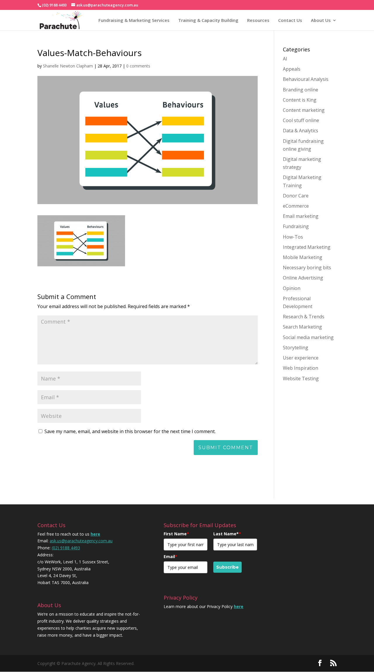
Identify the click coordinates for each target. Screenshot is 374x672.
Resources (258, 20)
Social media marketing (308, 337)
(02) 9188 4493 (66, 548)
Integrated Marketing (306, 247)
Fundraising (296, 226)
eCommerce (296, 206)
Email (170, 556)
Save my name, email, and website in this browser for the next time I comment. (130, 431)
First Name (176, 533)
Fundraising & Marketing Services (133, 20)
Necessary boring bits (307, 267)
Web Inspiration (300, 368)
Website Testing (301, 378)
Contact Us (290, 20)
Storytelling (295, 347)
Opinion (291, 288)
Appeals (291, 69)
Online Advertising (303, 278)
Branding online (300, 89)
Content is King (299, 100)
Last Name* (227, 533)
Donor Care (296, 195)
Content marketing (304, 110)
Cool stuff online (301, 120)
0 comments (138, 66)
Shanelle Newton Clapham (68, 66)
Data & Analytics (300, 130)
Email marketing (300, 216)
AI (285, 58)
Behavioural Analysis (305, 79)
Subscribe (227, 567)
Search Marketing (302, 327)
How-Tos (293, 237)
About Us (321, 20)
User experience (300, 358)
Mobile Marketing (302, 257)
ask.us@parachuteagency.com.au (81, 540)
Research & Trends (303, 316)
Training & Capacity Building (208, 20)
